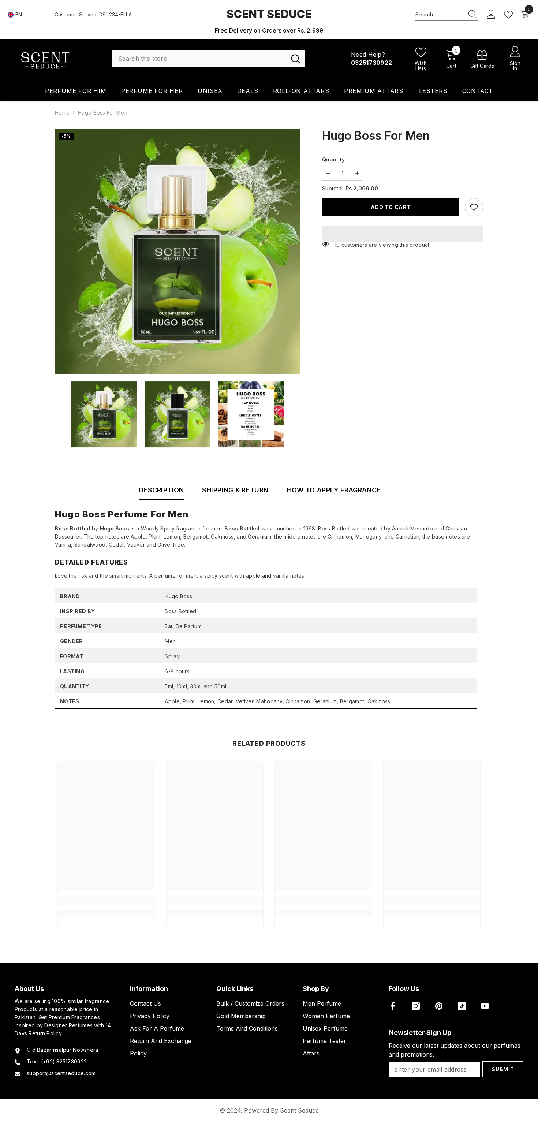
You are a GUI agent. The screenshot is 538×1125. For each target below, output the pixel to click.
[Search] (446, 15)
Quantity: (334, 159)
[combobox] (439, 14)
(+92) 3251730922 (64, 1061)
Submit (503, 1069)
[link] (482, 58)
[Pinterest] (439, 1006)
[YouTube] (485, 1006)
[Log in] (491, 14)
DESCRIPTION (161, 490)
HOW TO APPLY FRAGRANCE (334, 490)
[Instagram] (416, 1006)
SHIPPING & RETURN (235, 490)
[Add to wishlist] (474, 207)
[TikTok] (462, 1006)
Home (62, 112)
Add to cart (391, 207)
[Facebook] (392, 1006)
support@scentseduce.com (61, 1073)
